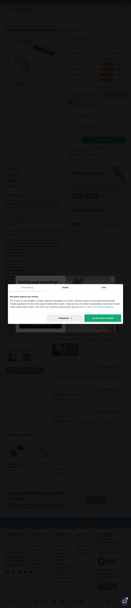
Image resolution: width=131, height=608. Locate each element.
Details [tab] (65, 287)
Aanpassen (64, 318)
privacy (82, 307)
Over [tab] (104, 287)
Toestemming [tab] (27, 287)
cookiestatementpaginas (102, 307)
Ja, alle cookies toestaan (103, 318)
